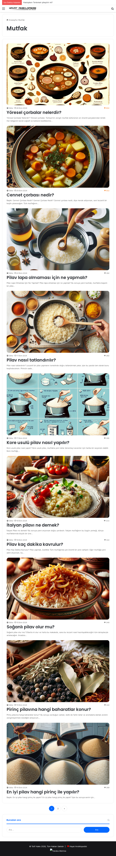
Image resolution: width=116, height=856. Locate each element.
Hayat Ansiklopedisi (78, 846)
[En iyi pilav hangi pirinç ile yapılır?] (58, 754)
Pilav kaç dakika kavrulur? (35, 544)
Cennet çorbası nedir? (30, 195)
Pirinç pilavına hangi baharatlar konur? (49, 709)
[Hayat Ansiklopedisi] (22, 8)
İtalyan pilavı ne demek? (33, 525)
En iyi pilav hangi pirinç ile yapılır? (43, 792)
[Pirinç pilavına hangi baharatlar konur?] (58, 671)
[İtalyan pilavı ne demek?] (58, 487)
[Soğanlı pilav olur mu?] (58, 589)
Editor (11, 108)
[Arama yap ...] (112, 9)
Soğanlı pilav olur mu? (30, 627)
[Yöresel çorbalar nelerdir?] (58, 74)
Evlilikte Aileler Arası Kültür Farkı (37, 2)
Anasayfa (12, 20)
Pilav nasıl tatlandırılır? (31, 360)
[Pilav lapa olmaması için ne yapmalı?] (58, 239)
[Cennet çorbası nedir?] (58, 157)
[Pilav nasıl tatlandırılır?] (58, 322)
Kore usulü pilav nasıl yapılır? (38, 443)
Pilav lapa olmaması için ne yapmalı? (47, 277)
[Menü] (3, 9)
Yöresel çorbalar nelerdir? (34, 112)
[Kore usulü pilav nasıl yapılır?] (58, 404)
